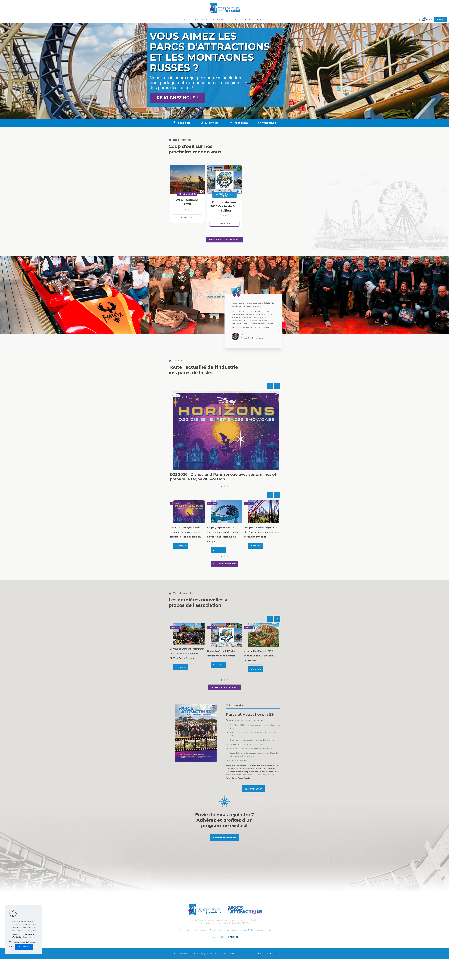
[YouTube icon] (268, 953)
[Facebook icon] (258, 953)
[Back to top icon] (276, 953)
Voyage (224, 215)
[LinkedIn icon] (270, 953)
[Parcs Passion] (224, 8)
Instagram (240, 122)
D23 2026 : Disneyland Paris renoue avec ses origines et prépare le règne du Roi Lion (223, 476)
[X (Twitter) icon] (260, 953)
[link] (196, 733)
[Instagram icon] (263, 953)
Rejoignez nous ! (177, 98)
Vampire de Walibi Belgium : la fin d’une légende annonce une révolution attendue (261, 532)
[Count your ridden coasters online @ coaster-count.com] (230, 937)
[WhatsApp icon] (265, 953)
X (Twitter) (211, 122)
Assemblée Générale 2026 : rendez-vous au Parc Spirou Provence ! (259, 656)
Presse (188, 930)
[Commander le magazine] (196, 733)
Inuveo (213, 953)
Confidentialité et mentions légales (255, 930)
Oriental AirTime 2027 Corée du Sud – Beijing (224, 206)
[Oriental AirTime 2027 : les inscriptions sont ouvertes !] (226, 635)
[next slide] (277, 386)
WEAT (187, 209)
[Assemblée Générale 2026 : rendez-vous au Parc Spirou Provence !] (263, 635)
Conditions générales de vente (223, 930)
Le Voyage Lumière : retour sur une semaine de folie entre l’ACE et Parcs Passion (187, 654)
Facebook (183, 122)
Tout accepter (24, 946)
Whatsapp (269, 122)
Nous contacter (200, 930)
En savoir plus (187, 217)
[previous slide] (270, 386)
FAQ (180, 930)
